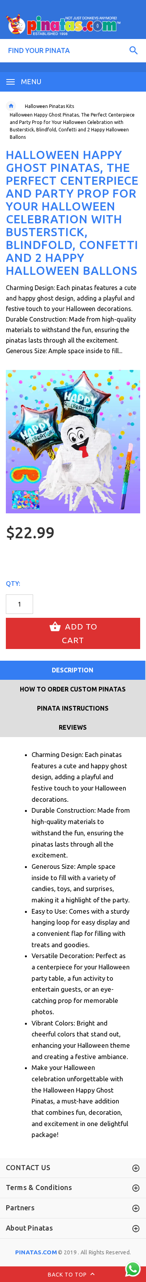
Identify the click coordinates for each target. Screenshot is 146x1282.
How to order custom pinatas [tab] (73, 689)
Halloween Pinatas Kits (49, 106)
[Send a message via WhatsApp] (133, 1269)
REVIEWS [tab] (73, 727)
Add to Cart (79, 633)
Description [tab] (72, 670)
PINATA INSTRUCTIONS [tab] (73, 708)
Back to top (68, 1274)
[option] (73, 441)
